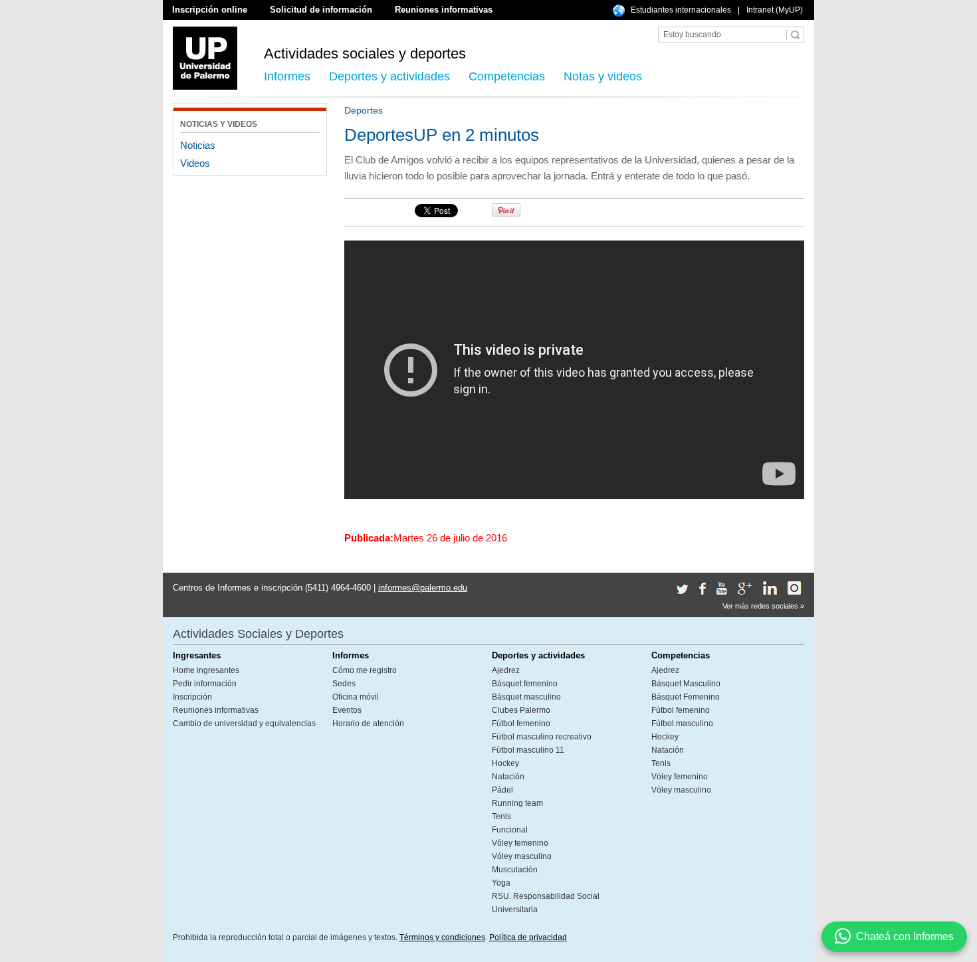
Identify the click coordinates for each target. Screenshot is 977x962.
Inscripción (192, 697)
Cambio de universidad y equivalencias (244, 723)
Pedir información (205, 683)
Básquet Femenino (685, 697)
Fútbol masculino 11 (528, 750)
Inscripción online (209, 10)
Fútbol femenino (521, 723)
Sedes (344, 683)
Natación (508, 776)
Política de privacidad (528, 937)
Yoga (501, 883)
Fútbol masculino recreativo (542, 736)
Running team (517, 803)
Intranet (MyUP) (774, 10)
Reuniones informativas (443, 10)
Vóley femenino (520, 843)
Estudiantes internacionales (681, 10)
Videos (195, 163)
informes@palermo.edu (422, 588)
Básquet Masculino (685, 683)
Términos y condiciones (442, 937)
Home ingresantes (206, 670)
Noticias (197, 145)
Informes (287, 76)
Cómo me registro (364, 670)
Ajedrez (506, 670)
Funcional (510, 829)
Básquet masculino (526, 697)
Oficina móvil (355, 697)
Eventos (347, 710)
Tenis (501, 816)
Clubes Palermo (521, 710)
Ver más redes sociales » (763, 606)
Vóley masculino (522, 856)
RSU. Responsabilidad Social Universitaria (545, 903)
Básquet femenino (525, 683)
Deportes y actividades (389, 76)
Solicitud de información (321, 10)
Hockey (505, 763)
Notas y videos (603, 76)
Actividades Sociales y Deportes (258, 633)
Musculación (515, 869)
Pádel (502, 790)
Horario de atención (368, 723)
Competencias (507, 76)
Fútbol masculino (682, 723)
